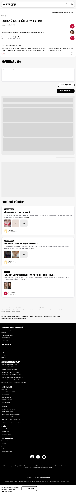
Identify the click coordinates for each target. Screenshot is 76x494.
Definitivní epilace (6, 397)
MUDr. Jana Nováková (7, 335)
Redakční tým (5, 431)
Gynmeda (3, 332)
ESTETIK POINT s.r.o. (6, 337)
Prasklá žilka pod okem (7, 411)
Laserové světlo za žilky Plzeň (9, 369)
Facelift (7, 271)
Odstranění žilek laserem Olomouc (10, 372)
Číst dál (26, 217)
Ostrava (3, 357)
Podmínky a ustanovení (37, 483)
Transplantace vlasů (6, 399)
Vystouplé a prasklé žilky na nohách (10, 414)
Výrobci (3, 448)
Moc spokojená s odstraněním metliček (11, 422)
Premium (3, 443)
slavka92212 (11, 25)
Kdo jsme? (4, 429)
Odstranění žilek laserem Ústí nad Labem (11, 380)
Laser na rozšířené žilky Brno (8, 367)
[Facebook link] (38, 457)
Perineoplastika (5, 394)
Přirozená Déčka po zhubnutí (17, 212)
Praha (3, 347)
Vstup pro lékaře (5, 441)
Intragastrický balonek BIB (8, 392)
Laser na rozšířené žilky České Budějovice (12, 377)
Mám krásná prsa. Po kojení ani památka (22, 243)
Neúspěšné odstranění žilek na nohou (11, 419)
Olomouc (3, 355)
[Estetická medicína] (11, 5)
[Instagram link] (32, 457)
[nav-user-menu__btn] (71, 4)
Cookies (32, 481)
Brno (2, 350)
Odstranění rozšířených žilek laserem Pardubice (13, 382)
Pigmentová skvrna (6, 402)
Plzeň (2, 352)
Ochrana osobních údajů (11, 481)
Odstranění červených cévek (8, 417)
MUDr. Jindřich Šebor (7, 330)
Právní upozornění (54, 481)
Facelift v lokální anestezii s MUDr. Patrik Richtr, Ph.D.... (29, 274)
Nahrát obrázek (66, 85)
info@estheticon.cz (45, 477)
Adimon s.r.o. (4, 340)
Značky (3, 446)
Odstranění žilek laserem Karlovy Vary (11, 374)
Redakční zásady (65, 481)
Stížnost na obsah (6, 434)
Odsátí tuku (4, 389)
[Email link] (44, 457)
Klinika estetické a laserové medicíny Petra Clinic (23, 32)
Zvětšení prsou (9, 209)
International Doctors (6, 451)
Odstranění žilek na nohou (8, 409)
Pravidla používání (24, 481)
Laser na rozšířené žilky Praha (9, 364)
